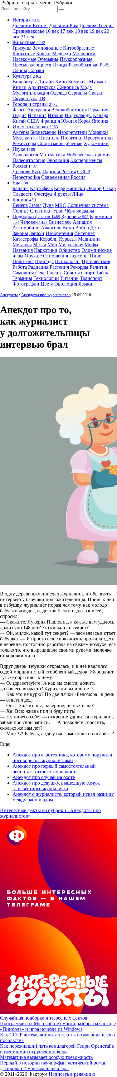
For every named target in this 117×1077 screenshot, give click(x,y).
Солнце (20, 210)
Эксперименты (86, 160)
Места (39, 244)
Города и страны (35, 104)
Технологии (46, 278)
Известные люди (35, 126)
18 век (81, 31)
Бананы (20, 188)
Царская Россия (59, 171)
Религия (98, 267)
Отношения (55, 255)
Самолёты (23, 272)
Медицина (89, 239)
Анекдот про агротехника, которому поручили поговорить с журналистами (62, 757)
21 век (27, 36)
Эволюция (57, 160)
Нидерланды (78, 115)
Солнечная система (88, 205)
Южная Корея (75, 121)
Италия (55, 115)
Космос (24, 199)
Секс (40, 272)
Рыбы (106, 64)
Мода (86, 87)
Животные (28, 42)
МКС (60, 205)
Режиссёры (24, 143)
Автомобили (26, 227)
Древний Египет (30, 25)
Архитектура (42, 87)
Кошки (43, 53)
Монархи (98, 132)
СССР (83, 171)
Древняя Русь (26, 171)
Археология (25, 154)
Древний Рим (63, 25)
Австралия (38, 109)
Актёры (20, 132)
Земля (35, 205)
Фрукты (62, 194)
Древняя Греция (97, 25)
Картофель (41, 188)
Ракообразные (83, 64)
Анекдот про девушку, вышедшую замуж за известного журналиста (56, 785)
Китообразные (78, 48)
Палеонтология (28, 160)
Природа (44, 261)
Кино (61, 81)
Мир (52, 244)
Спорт (88, 272)
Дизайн (46, 81)
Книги (19, 87)
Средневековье (28, 31)
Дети (95, 227)
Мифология (70, 244)
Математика (52, 154)
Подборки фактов (36, 216)
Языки (85, 283)
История (26, 19)
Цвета (47, 283)
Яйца (77, 194)
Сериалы (77, 92)
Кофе (59, 188)
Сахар (109, 188)
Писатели (49, 137)
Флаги (19, 109)
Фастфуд (43, 194)
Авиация (82, 222)
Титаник (69, 278)
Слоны (19, 70)
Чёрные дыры (79, 210)
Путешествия (96, 261)
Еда (20, 182)
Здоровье (75, 216)
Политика (23, 261)
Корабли (49, 239)
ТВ (42, 98)
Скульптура (24, 98)
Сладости (22, 194)
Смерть (54, 272)
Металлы (22, 244)
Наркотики (45, 250)
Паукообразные (76, 59)
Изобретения (59, 233)
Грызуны (22, 48)
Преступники (98, 137)
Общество (69, 250)
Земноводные (47, 48)
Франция (50, 121)
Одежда (58, 92)
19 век (96, 31)
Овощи (94, 188)
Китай (19, 121)
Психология (67, 261)
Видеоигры (24, 81)
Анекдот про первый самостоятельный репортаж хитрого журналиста (54, 768)
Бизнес (60, 222)
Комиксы (78, 81)
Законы (20, 233)
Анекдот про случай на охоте (43, 777)
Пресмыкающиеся (31, 64)
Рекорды (79, 267)
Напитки (75, 188)
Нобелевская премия (88, 154)
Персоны (79, 255)
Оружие (33, 255)
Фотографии (25, 283)
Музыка (97, 81)
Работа (19, 267)
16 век (52, 31)
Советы (72, 272)
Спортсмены (51, 143)
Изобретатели (72, 132)
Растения (59, 267)
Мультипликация (30, 92)
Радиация (38, 267)
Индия (19, 115)
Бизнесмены (43, 132)
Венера (20, 205)
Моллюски (83, 53)
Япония (100, 121)
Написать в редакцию (72, 1074)
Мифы (91, 244)
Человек (34, 222)
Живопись (68, 87)
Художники (96, 143)
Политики (72, 137)
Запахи (36, 233)
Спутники (41, 210)
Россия (24, 166)
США (33, 121)
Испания (37, 115)
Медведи (61, 53)
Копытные (23, 53)
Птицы (59, 64)
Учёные (74, 143)
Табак (102, 272)
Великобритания (69, 109)
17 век (67, 31)
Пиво (95, 255)
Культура (26, 76)
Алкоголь (51, 227)
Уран (58, 210)
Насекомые (24, 59)
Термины (22, 278)
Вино (68, 227)
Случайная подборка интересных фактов (43, 1018)
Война (82, 227)
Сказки (96, 92)
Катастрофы (25, 239)
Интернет (84, 233)
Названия (22, 250)
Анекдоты (9, 294)
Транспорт (91, 278)
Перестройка (26, 177)
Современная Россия (63, 177)
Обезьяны (47, 59)
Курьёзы (68, 239)
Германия (98, 109)
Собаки (36, 70)
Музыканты (25, 137)
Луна (48, 205)
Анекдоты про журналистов (46, 294)
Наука (23, 149)
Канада (100, 115)
